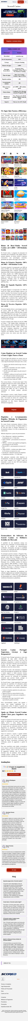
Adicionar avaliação (14, 774)
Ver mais (14, 870)
